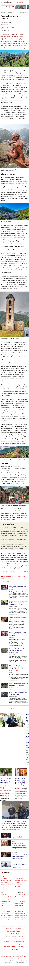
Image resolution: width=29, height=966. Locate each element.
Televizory (13, 946)
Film (10, 619)
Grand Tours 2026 (19, 889)
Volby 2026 (4, 878)
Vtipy (10, 689)
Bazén (12, 933)
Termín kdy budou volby (7, 884)
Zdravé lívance (19, 899)
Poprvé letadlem (5, 913)
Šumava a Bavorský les (7, 915)
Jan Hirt (17, 882)
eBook (4, 27)
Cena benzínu (18, 928)
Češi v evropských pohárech (14, 931)
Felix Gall (17, 886)
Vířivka (24, 939)
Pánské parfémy (14, 949)
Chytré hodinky (20, 946)
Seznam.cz (20, 2)
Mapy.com (13, 926)
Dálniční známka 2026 (20, 913)
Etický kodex (15, 956)
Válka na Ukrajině (13, 606)
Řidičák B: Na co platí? (20, 917)
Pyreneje (19, 576)
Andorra (14, 576)
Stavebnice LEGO (5, 944)
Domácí (11, 589)
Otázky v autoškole (20, 919)
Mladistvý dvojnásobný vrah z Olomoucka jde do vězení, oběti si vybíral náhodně (15, 822)
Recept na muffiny (19, 896)
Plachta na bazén (20, 933)
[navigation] (2, 2)
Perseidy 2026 (9, 928)
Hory (24, 576)
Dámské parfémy (15, 944)
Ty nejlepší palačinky (20, 894)
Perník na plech (19, 905)
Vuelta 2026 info (19, 878)
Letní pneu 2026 (19, 911)
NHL (2, 905)
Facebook (4, 955)
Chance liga (4, 894)
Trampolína (8, 936)
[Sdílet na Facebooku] (25, 571)
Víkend (2, 578)
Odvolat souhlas (8, 958)
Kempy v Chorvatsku (6, 911)
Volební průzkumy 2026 (7, 880)
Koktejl (10, 672)
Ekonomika (11, 637)
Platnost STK (18, 922)
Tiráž (24, 955)
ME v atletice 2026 (5, 901)
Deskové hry (6, 946)
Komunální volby (5, 889)
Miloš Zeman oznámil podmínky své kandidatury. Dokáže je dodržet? (18, 685)
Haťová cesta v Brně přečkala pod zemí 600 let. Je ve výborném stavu (17, 650)
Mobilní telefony (20, 941)
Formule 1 (3, 903)
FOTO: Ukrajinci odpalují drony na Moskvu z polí (18, 693)
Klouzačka (20, 936)
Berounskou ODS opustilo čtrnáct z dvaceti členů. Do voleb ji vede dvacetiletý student (21, 782)
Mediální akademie (6, 956)
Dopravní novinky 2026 (21, 915)
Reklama (15, 955)
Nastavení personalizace (19, 958)
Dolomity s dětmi (5, 922)
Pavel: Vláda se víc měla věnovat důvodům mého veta (18, 587)
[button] (14, 58)
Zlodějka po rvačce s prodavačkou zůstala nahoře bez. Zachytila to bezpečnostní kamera (17, 667)
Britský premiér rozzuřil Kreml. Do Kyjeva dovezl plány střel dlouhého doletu (18, 602)
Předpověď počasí (21, 926)
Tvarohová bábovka (20, 901)
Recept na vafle (19, 903)
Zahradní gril (18, 939)
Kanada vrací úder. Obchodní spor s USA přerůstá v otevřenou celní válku (18, 633)
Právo (2, 22)
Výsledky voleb (5, 882)
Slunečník (14, 936)
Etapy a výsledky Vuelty (21, 880)
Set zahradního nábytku (8, 939)
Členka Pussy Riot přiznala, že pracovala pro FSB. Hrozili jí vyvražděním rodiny (6, 783)
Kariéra (20, 955)
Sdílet (10, 27)
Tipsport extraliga (5, 899)
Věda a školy (12, 654)
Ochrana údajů (22, 956)
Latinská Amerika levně (7, 919)
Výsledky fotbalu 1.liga (6, 896)
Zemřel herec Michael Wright (17, 617)
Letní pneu (23, 944)
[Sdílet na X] (27, 571)
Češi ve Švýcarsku (5, 917)
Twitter (10, 955)
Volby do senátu (5, 886)
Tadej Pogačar (18, 884)
